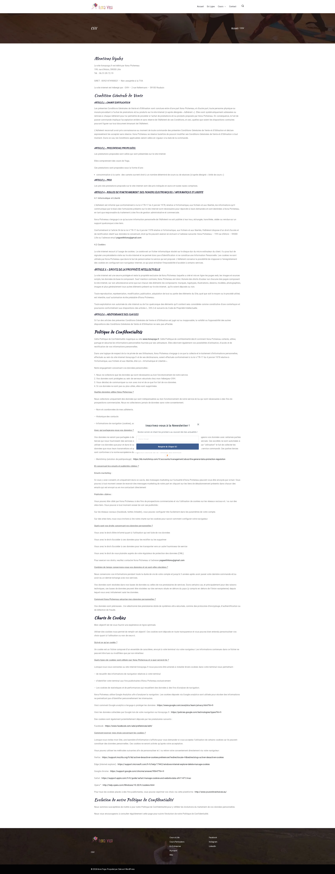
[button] (167, 425)
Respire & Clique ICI (167, 446)
